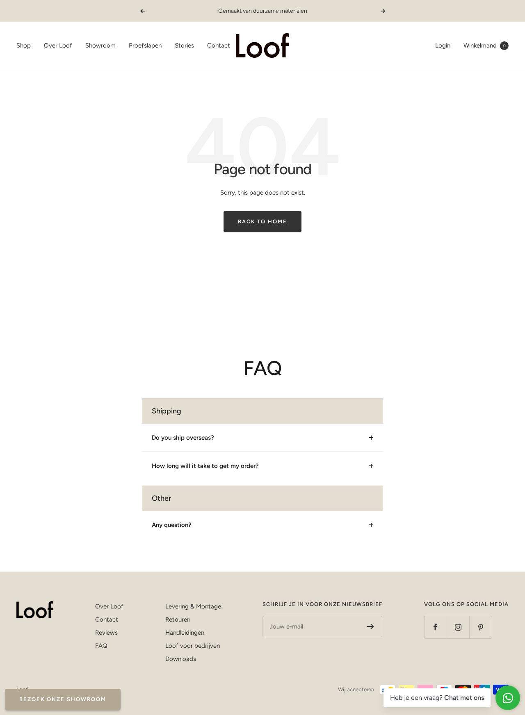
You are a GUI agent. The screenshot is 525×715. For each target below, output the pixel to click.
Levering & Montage (193, 606)
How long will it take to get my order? (205, 466)
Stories (184, 45)
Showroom (100, 45)
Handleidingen (184, 632)
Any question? (172, 525)
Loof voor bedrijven (192, 645)
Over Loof (58, 45)
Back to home (262, 221)
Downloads (180, 659)
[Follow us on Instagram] (458, 627)
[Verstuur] (370, 626)
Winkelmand (484, 45)
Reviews (106, 632)
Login (442, 45)
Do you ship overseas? (183, 437)
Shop (23, 45)
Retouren (177, 619)
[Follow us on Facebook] (435, 627)
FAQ (101, 645)
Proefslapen (145, 45)
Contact (218, 45)
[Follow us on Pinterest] (480, 627)
